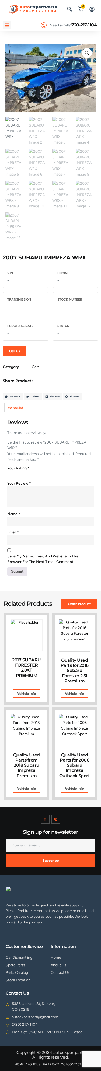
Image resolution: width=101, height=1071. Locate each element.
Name (13, 514)
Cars (36, 367)
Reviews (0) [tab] (15, 407)
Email (13, 532)
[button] (69, 8)
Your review (19, 483)
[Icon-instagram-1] (55, 819)
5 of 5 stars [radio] (39, 474)
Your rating (18, 468)
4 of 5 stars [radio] (32, 474)
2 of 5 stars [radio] (18, 474)
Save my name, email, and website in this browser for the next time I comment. (43, 559)
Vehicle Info (26, 694)
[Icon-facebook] (45, 819)
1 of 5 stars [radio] (10, 474)
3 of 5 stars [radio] (25, 474)
